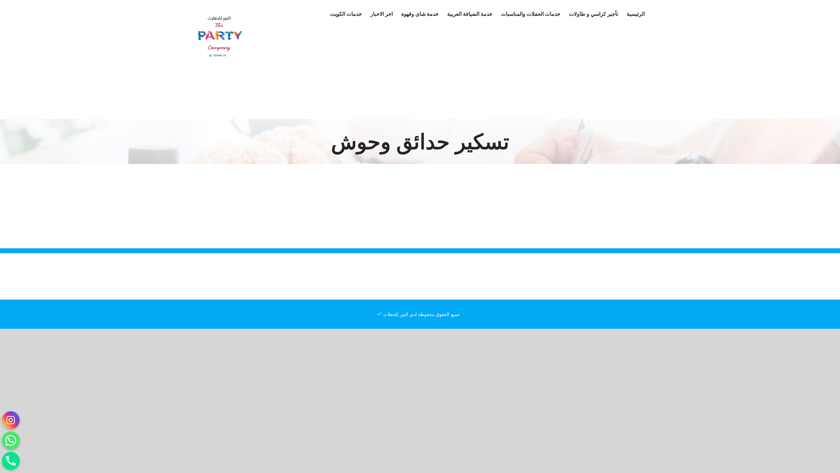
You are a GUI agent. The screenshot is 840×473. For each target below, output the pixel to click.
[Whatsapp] (11, 440)
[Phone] (11, 461)
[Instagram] (11, 420)
